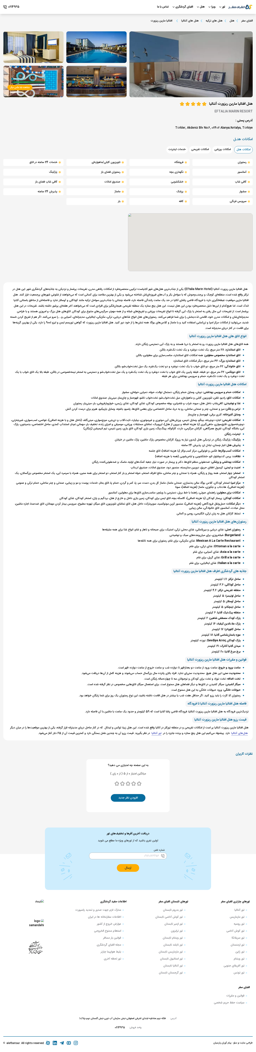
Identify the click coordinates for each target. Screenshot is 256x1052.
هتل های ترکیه (214, 21)
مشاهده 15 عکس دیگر (20, 87)
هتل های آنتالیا (190, 21)
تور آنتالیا (156, 733)
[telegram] (62, 1043)
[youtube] (69, 1043)
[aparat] (48, 1043)
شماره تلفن (159, 850)
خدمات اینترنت (177, 149)
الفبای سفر (247, 20)
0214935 (120, 1027)
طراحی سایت (246, 1043)
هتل (232, 21)
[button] (128, 868)
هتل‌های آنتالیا (239, 733)
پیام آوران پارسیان (222, 1043)
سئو (235, 1043)
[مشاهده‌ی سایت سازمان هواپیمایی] (35, 947)
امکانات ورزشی (222, 149)
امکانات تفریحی (200, 149)
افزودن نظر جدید (128, 797)
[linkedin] (55, 1043)
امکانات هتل (243, 149)
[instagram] (76, 1043)
